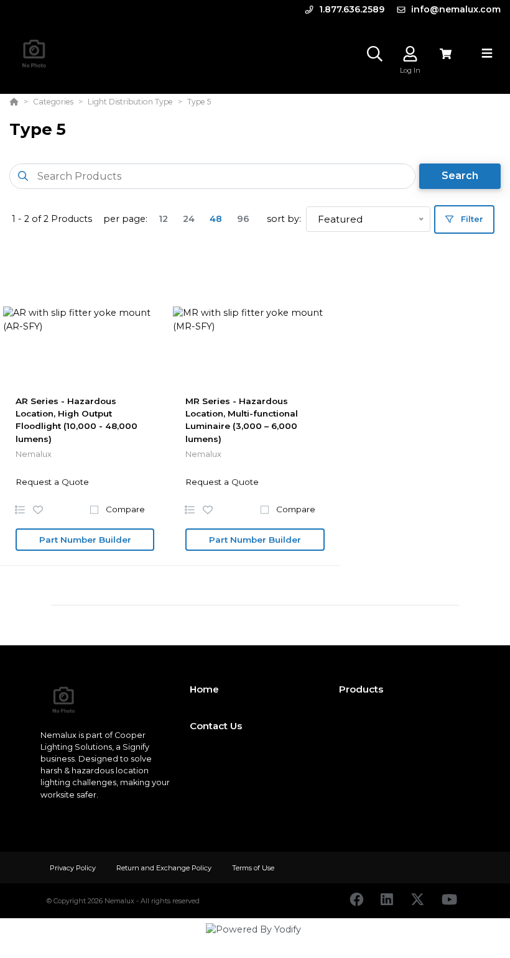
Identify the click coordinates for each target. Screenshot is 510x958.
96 (243, 218)
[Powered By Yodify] (255, 940)
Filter (470, 219)
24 (189, 218)
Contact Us (216, 726)
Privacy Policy (74, 868)
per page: (125, 218)
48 (216, 218)
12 (163, 218)
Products (361, 689)
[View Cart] (446, 54)
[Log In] (410, 54)
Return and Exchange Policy (164, 868)
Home (204, 689)
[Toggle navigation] (487, 53)
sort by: (284, 218)
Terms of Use (253, 868)
